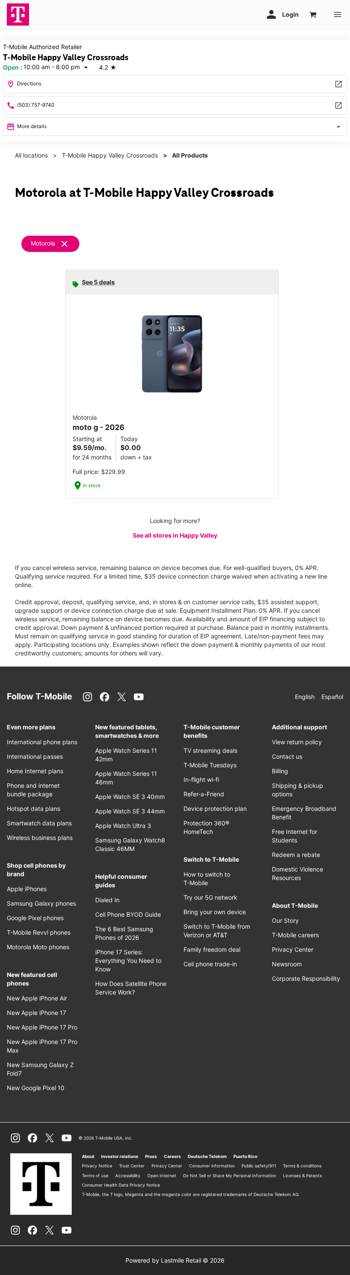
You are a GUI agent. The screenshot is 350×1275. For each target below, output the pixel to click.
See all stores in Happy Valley (175, 535)
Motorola (43, 243)
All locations (31, 155)
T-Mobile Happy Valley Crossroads (110, 155)
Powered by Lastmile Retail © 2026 (175, 1260)
